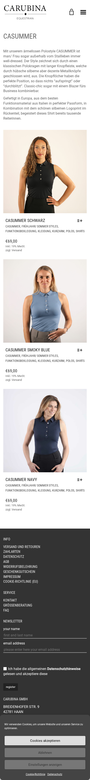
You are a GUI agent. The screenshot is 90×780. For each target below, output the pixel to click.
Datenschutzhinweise (64, 669)
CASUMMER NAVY (21, 479)
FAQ (6, 610)
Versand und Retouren (21, 547)
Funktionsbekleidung (20, 231)
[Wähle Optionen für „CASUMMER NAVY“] (81, 480)
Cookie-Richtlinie (35, 774)
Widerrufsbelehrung (20, 567)
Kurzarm (58, 231)
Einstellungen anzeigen (45, 765)
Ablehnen (45, 753)
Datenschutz (54, 774)
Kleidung (44, 231)
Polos (70, 231)
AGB (6, 562)
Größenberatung (17, 605)
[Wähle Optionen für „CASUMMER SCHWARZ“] (81, 221)
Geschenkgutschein (19, 572)
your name (11, 629)
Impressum (12, 577)
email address (14, 643)
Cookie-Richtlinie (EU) (20, 581)
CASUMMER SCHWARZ (25, 220)
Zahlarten (11, 552)
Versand (17, 250)
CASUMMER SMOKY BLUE (27, 349)
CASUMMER (12, 226)
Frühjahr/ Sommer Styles (40, 226)
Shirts (80, 231)
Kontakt (10, 600)
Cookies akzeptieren (45, 741)
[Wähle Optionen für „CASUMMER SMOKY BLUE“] (81, 350)
